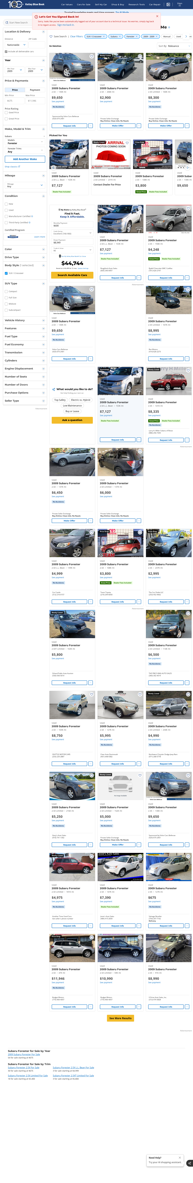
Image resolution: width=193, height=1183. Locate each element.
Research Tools (137, 4)
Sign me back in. (65, 24)
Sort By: (163, 46)
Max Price (30, 95)
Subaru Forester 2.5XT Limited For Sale (73, 1075)
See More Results (120, 1018)
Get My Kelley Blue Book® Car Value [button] (73, 256)
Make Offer (117, 125)
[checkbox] (12, 113)
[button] (168, 5)
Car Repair (155, 4)
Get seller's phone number (62, 919)
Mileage (10, 184)
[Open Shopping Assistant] (189, 1163)
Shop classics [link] (11, 166)
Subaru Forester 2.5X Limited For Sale (28, 1075)
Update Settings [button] (83, 268)
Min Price (9, 95)
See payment (58, 101)
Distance (9, 39)
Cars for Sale (84, 4)
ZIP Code (33, 39)
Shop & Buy (117, 4)
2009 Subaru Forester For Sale (24, 1054)
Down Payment (59, 240)
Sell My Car (101, 4)
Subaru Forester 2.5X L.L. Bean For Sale (73, 1067)
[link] (58, 106)
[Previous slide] (53, 168)
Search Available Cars (72, 275)
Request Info (69, 125)
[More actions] (90, 125)
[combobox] (25, 22)
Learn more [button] (39, 236)
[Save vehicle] (91, 56)
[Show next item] (137, 381)
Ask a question (72, 420)
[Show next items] (186, 36)
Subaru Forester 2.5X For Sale (23, 1067)
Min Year (10, 69)
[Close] (180, 1157)
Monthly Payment (60, 223)
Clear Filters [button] (76, 36)
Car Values (66, 4)
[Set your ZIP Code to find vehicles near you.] (169, 28)
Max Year (32, 69)
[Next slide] (187, 168)
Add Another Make (25, 159)
